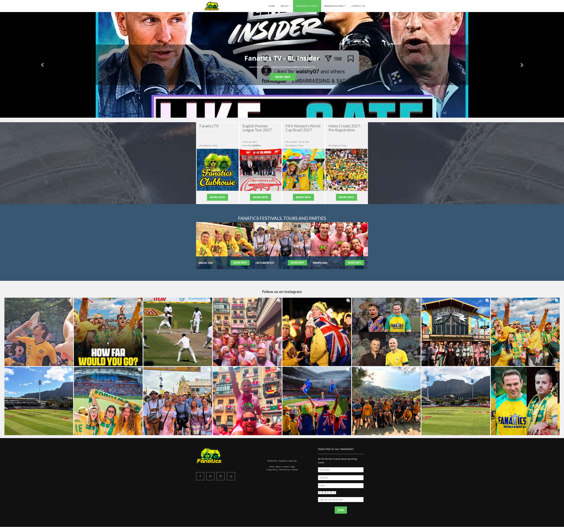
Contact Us (358, 6)
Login (293, 467)
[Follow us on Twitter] (210, 476)
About (284, 6)
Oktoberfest (272, 461)
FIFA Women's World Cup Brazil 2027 (302, 128)
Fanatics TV (209, 126)
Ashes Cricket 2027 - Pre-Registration (345, 128)
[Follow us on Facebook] (200, 476)
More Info (282, 77)
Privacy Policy (271, 469)
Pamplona (283, 461)
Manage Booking (334, 6)
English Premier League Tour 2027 (257, 128)
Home (272, 6)
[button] (42, 65)
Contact (286, 467)
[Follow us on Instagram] (221, 476)
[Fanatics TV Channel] (231, 476)
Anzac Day (293, 461)
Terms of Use (284, 469)
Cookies (295, 469)
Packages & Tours (306, 6)
